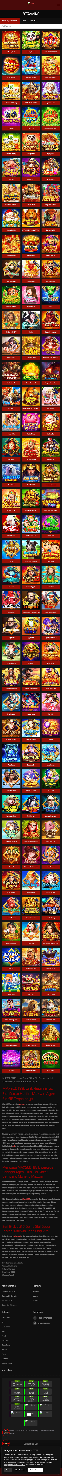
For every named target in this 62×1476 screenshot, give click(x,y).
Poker (4, 1354)
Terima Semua (35, 1470)
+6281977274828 (45, 1318)
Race (3, 1331)
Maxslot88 (26, 1199)
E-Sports (5, 1359)
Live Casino (6, 1327)
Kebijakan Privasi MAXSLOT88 (14, 1465)
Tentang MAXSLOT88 (9, 1291)
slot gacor (22, 1104)
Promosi (36, 1291)
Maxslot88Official (44, 1323)
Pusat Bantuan (7, 1300)
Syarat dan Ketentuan (9, 1305)
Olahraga (5, 1340)
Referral (35, 1300)
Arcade (4, 1350)
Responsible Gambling (9, 1296)
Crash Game (6, 1345)
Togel (4, 1336)
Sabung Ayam (7, 1363)
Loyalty (35, 1296)
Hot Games (5, 1318)
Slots (3, 1322)
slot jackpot (17, 1236)
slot (13, 1146)
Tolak (8, 1470)
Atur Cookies (20, 1470)
